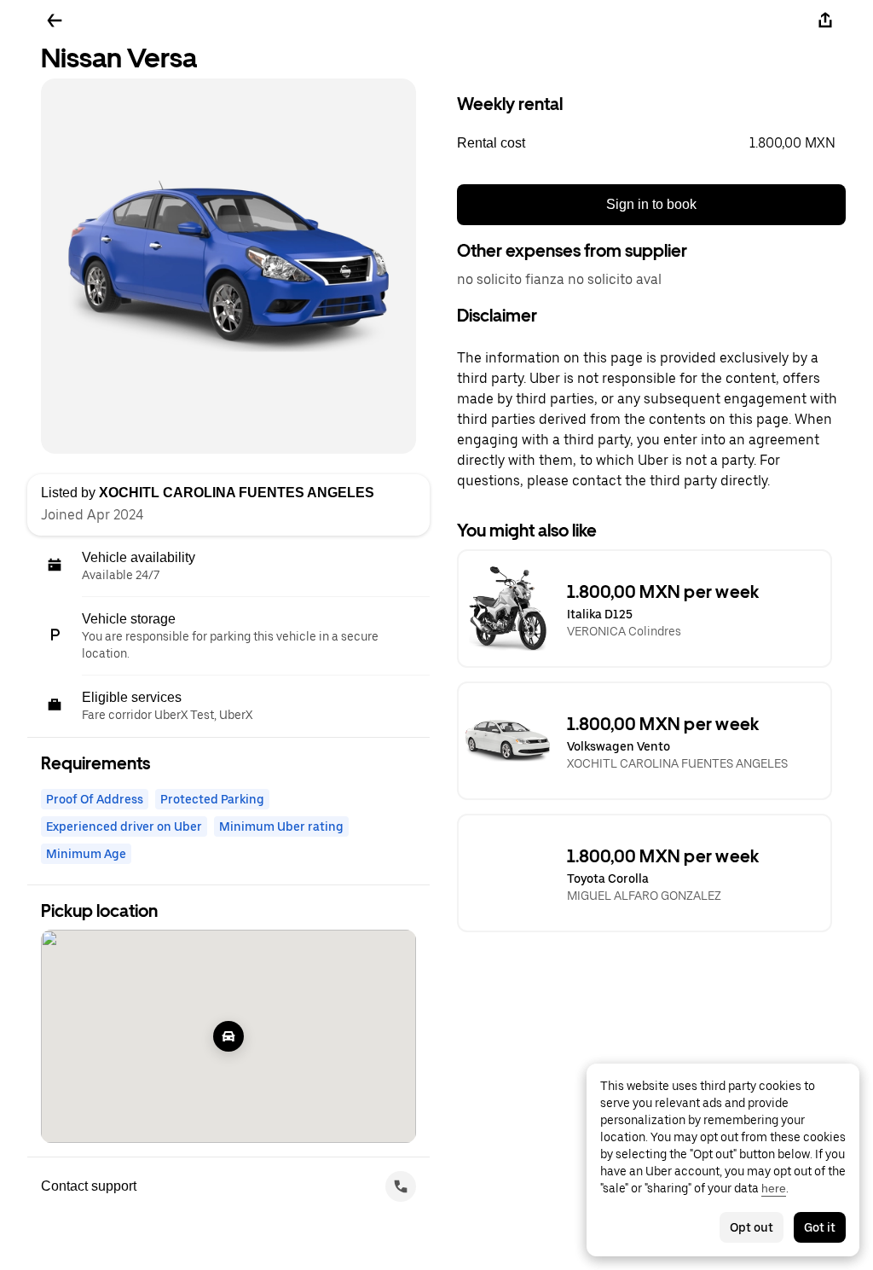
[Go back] (54, 20)
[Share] (825, 20)
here (773, 1188)
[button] (651, 143)
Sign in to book (651, 204)
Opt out (751, 1227)
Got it (819, 1227)
